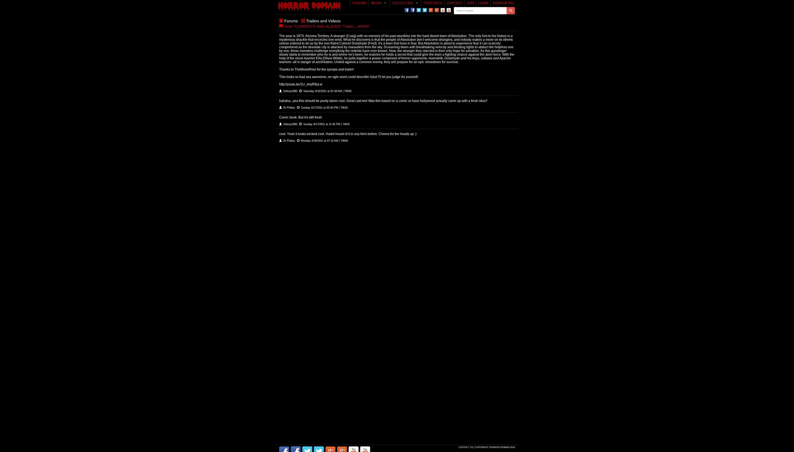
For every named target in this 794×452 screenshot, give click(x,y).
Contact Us (466, 447)
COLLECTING (402, 3)
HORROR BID (503, 3)
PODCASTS (433, 3)
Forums (291, 21)
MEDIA (376, 3)
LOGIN (483, 3)
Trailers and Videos (323, 21)
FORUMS (359, 3)
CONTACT (454, 3)
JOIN (470, 3)
